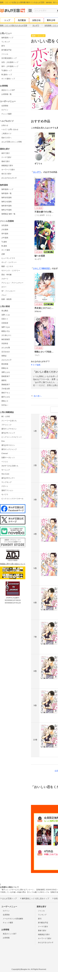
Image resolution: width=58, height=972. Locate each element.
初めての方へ (6, 138)
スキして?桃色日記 (41, 268)
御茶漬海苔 (5, 339)
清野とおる (5, 372)
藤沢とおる (5, 397)
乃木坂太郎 (5, 389)
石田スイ (4, 319)
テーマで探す (6, 157)
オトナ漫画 (5, 250)
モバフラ (4, 494)
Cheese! (4, 453)
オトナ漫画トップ (8, 79)
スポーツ (4, 279)
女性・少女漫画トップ (9, 62)
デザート (4, 486)
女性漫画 (4, 225)
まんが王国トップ (9, 898)
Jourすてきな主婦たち (9, 466)
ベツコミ (4, 462)
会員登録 (4, 106)
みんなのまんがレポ (9, 178)
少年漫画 (4, 238)
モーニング (5, 470)
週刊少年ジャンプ (8, 433)
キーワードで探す (8, 170)
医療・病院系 (6, 299)
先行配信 (22, 20)
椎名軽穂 (4, 364)
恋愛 (3, 254)
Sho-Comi (5, 474)
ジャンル (4, 54)
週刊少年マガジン (8, 445)
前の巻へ (38, 396)
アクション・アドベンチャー (12, 283)
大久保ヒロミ (6, 335)
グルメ (3, 295)
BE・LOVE (5, 417)
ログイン (4, 110)
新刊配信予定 (6, 50)
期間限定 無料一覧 (8, 214)
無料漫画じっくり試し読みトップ (35, 898)
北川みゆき (5, 352)
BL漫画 (4, 246)
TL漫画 (4, 242)
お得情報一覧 (6, 94)
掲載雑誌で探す (7, 166)
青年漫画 (4, 234)
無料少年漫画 (6, 210)
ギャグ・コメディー (9, 262)
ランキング (5, 42)
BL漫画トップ (6, 75)
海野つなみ (5, 327)
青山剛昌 (4, 311)
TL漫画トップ (6, 70)
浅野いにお (5, 315)
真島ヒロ (4, 401)
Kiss (3, 441)
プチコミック (6, 425)
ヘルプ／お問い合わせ (9, 129)
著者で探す (5, 161)
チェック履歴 (6, 114)
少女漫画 (4, 229)
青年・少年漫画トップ (9, 66)
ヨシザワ (37, 172)
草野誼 (3, 356)
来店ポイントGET (8, 90)
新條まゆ (4, 368)
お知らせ (4, 125)
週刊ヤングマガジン (9, 429)
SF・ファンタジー (8, 291)
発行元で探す (6, 174)
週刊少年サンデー (8, 478)
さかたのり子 (6, 360)
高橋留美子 (5, 385)
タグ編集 (37, 365)
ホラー (3, 287)
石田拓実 (4, 323)
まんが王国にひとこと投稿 (11, 142)
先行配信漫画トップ (9, 58)
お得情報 (6, 938)
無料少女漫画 (6, 202)
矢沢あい (4, 405)
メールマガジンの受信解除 (13, 919)
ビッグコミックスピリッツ (11, 437)
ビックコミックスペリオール (12, 499)
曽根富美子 (5, 376)
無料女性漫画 (6, 198)
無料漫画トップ (7, 38)
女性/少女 (36, 20)
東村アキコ (5, 393)
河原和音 (4, 344)
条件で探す (5, 153)
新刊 (3, 46)
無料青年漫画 (6, 206)
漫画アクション (7, 490)
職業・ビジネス (7, 266)
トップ (7, 20)
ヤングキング (6, 482)
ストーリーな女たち (9, 421)
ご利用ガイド (6, 134)
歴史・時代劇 (6, 275)
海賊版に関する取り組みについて (12, 564)
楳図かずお (5, 331)
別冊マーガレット (8, 458)
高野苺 (3, 380)
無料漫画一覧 (6, 193)
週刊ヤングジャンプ (9, 449)
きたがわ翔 (5, 348)
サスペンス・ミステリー (10, 271)
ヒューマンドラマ (8, 258)
